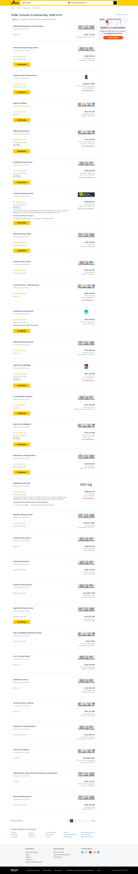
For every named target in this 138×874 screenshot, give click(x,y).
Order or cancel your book (34, 862)
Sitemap (28, 857)
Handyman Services (87, 836)
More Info (16, 34)
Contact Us (29, 859)
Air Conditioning (86, 834)
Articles (28, 854)
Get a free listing (59, 852)
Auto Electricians (51, 832)
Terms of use (58, 870)
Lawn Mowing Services (88, 832)
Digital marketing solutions (62, 854)
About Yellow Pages (32, 852)
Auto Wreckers (68, 836)
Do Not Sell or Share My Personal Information (80, 870)
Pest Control (32, 836)
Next (92, 821)
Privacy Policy (47, 870)
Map (16, 19)
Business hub (58, 857)
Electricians (14, 834)
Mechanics (31, 834)
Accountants (49, 834)
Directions (16, 59)
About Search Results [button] (121, 14)
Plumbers (14, 832)
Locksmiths (14, 836)
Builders (66, 832)
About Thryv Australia (33, 870)
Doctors (48, 836)
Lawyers (30, 832)
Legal (98, 870)
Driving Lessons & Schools (21, 29)
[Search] (115, 3)
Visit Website (21, 64)
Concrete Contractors (70, 834)
